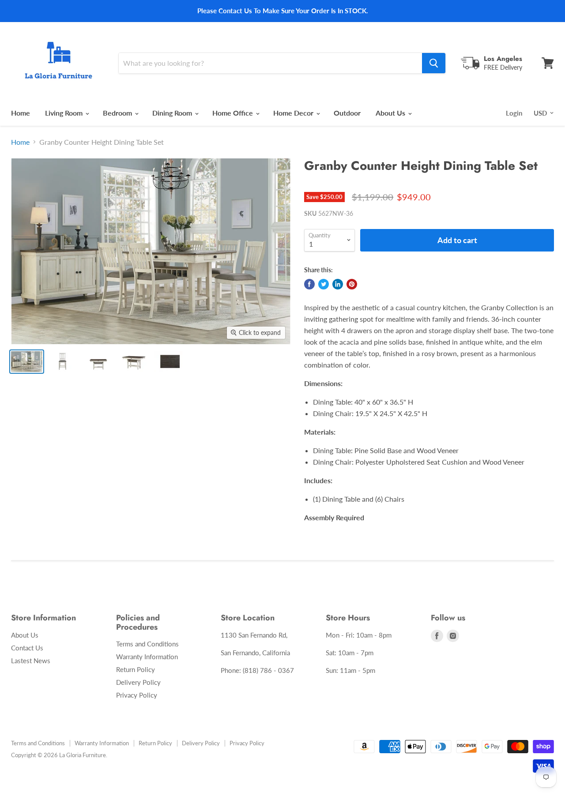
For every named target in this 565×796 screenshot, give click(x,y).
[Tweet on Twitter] (323, 284)
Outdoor (347, 113)
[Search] (433, 63)
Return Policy (135, 669)
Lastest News (30, 661)
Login (514, 113)
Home (20, 113)
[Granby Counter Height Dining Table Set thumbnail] (62, 361)
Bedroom (118, 113)
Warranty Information (147, 657)
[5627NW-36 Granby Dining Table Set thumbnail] (26, 361)
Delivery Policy (138, 682)
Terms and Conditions (147, 644)
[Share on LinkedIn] (337, 284)
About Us (391, 113)
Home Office (233, 113)
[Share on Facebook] (309, 284)
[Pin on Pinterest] (352, 284)
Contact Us (27, 648)
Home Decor (294, 113)
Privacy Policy (136, 695)
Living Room (64, 113)
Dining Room (173, 113)
